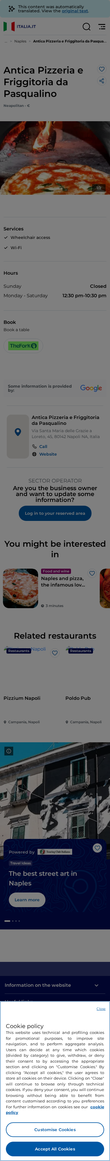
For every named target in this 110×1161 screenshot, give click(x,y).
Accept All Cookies (55, 1149)
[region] (55, 1081)
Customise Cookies (54, 1129)
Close (101, 1009)
